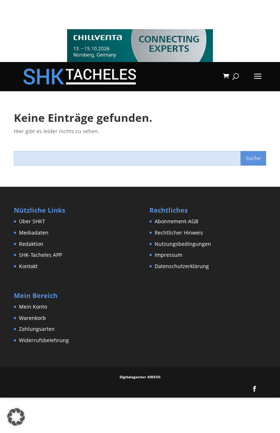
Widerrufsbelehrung (44, 340)
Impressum (168, 254)
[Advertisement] (132, 414)
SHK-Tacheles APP (40, 254)
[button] (16, 417)
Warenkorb (32, 317)
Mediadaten (33, 232)
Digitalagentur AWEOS (140, 376)
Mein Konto (33, 306)
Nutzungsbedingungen (183, 243)
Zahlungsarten (37, 328)
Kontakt (28, 266)
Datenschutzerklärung (182, 266)
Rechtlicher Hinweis (179, 232)
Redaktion (31, 243)
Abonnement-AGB (176, 221)
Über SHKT (32, 221)
